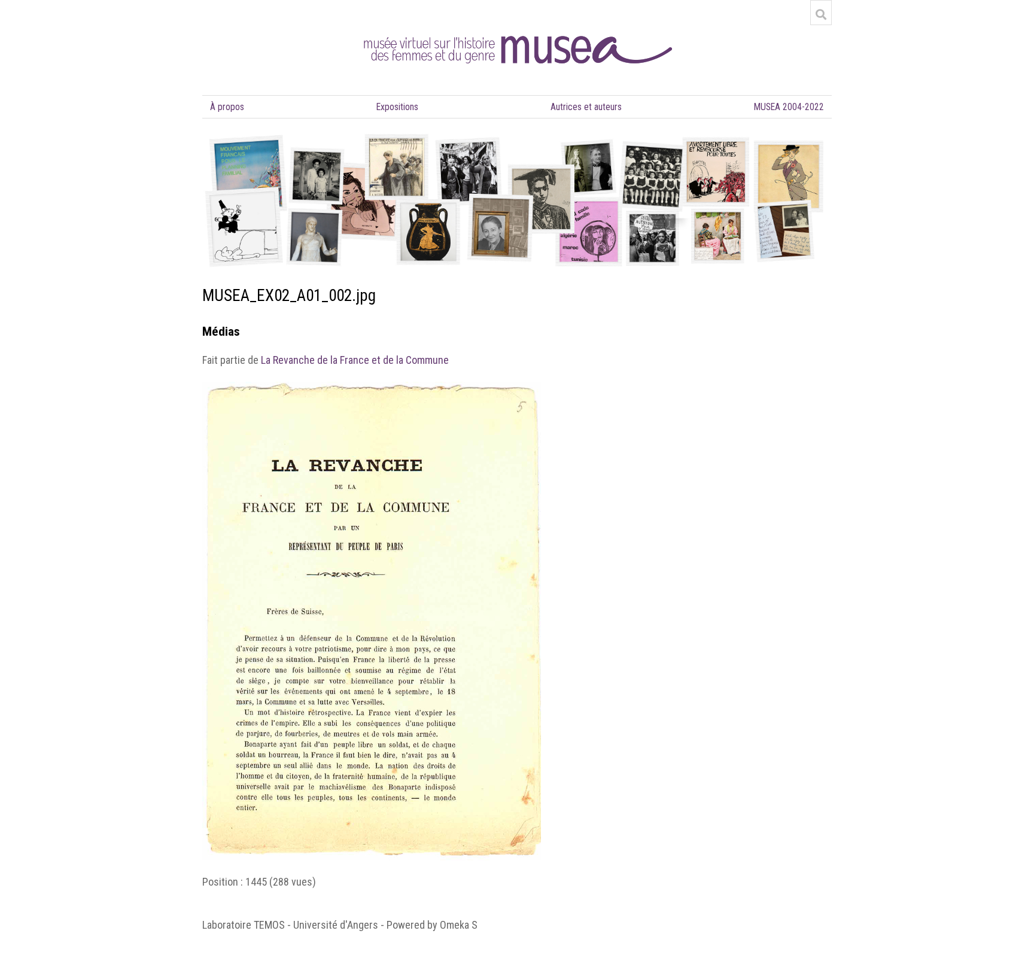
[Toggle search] (821, 14)
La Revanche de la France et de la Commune (355, 360)
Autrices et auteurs (586, 106)
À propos (227, 106)
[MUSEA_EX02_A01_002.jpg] (371, 388)
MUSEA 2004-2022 (789, 106)
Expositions (397, 106)
